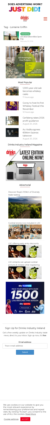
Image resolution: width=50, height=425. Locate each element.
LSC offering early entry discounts (23, 243)
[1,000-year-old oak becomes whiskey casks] (14, 91)
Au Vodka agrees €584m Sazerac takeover (31, 132)
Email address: (25, 342)
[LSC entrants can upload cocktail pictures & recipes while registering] (25, 272)
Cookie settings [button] (11, 419)
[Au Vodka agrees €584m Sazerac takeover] (14, 132)
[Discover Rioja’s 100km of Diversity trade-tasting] (25, 207)
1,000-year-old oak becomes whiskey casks (32, 91)
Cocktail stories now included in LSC (24, 223)
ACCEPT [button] (25, 419)
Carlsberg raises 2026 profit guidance (33, 119)
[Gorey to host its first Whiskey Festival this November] (14, 105)
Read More (30, 414)
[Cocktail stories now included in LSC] (25, 231)
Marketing (25, 34)
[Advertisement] (25, 385)
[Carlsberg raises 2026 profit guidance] (14, 120)
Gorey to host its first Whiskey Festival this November (33, 106)
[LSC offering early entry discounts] (25, 251)
